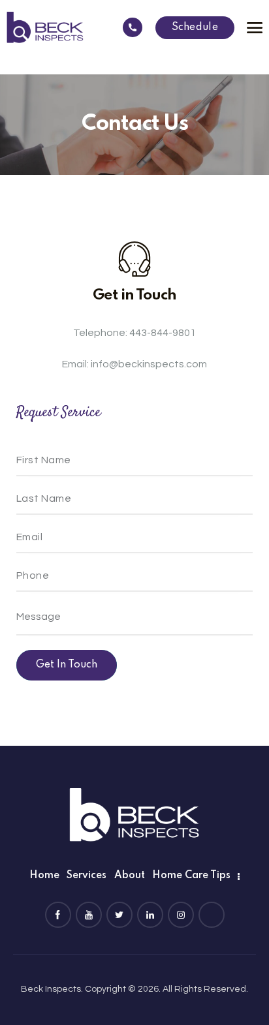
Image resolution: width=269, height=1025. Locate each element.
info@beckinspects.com (149, 364)
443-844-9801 (162, 333)
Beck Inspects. (52, 989)
